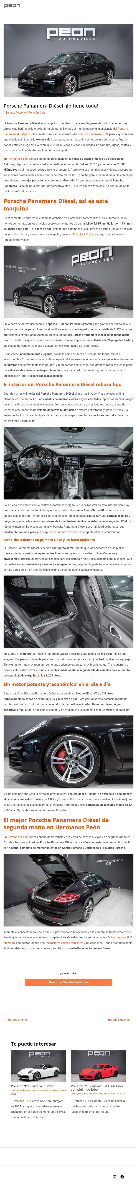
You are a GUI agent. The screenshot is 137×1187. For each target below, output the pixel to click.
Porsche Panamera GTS (93, 134)
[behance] (114, 1177)
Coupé (74, 1093)
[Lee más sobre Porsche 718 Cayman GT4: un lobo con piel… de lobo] (98, 1066)
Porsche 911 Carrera (85, 234)
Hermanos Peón (17, 158)
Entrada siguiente (120, 1019)
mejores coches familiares (66, 943)
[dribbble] (122, 1177)
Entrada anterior (16, 1019)
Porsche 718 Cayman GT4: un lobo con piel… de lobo (97, 1087)
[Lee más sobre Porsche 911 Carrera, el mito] (38, 1066)
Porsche (21, 112)
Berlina (10, 112)
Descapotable (18, 1090)
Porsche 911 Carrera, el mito (32, 1086)
